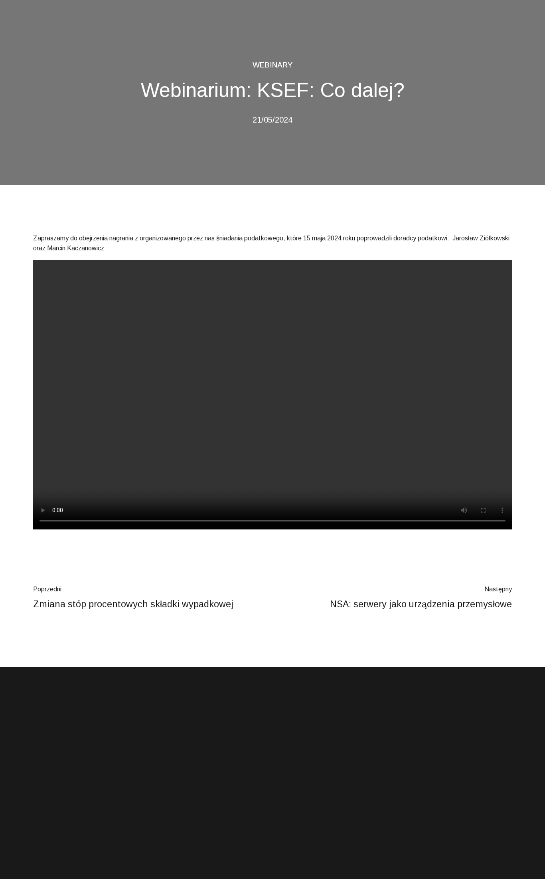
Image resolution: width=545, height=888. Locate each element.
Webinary (272, 65)
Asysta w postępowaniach (190, 782)
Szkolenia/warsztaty (182, 834)
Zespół (289, 817)
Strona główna (298, 782)
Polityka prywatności (306, 834)
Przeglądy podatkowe (184, 817)
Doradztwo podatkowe (185, 800)
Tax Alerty (292, 800)
